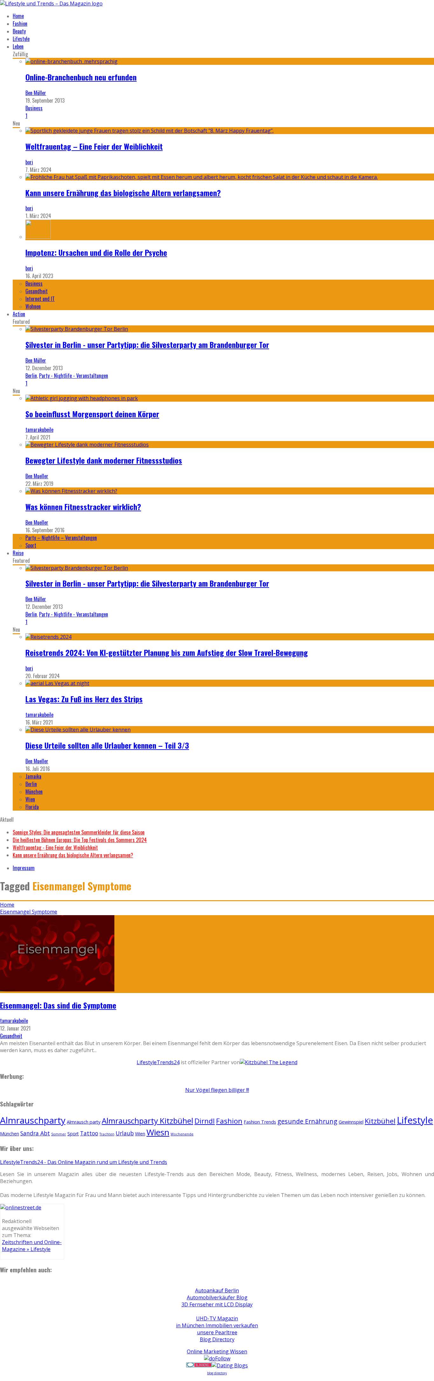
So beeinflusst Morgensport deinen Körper (92, 413)
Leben (18, 46)
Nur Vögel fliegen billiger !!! (217, 1089)
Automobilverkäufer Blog (217, 1297)
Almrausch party (83, 1122)
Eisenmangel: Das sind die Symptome (58, 1005)
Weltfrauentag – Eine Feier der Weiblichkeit (94, 146)
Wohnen (33, 306)
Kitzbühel (380, 1121)
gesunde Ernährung (307, 1121)
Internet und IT (40, 299)
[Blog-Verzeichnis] (199, 1365)
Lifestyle (21, 39)
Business (34, 108)
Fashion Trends (260, 1122)
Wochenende (182, 1134)
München (34, 791)
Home (18, 16)
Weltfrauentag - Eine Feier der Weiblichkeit (55, 847)
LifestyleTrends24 (158, 1062)
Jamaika (33, 776)
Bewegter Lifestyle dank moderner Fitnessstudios (103, 460)
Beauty (19, 31)
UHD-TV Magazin (217, 1318)
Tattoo (89, 1133)
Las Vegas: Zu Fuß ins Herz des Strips (84, 698)
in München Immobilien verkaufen (217, 1325)
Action (19, 314)
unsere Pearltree (217, 1332)
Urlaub (125, 1133)
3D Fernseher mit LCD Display (217, 1304)
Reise (18, 553)
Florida (32, 807)
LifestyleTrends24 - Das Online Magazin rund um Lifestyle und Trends (83, 1162)
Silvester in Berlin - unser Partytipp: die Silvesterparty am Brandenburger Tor (147, 344)
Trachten (106, 1134)
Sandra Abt (35, 1133)
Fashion (20, 23)
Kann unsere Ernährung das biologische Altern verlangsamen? (123, 192)
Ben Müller (35, 93)
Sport (30, 545)
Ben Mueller (36, 476)
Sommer (58, 1134)
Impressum (24, 868)
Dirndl (204, 1121)
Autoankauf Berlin (217, 1290)
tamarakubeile (39, 429)
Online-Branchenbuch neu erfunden (81, 77)
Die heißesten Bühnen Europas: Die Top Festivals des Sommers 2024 (80, 840)
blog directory (217, 1373)
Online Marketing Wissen (217, 1351)
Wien (30, 799)
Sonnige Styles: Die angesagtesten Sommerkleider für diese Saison (79, 832)
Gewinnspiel (351, 1122)
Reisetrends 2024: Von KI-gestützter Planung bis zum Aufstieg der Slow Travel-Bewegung (166, 652)
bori (29, 162)
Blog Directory (217, 1339)
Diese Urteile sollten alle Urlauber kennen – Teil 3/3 (107, 745)
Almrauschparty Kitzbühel (147, 1120)
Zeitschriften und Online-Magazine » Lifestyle (32, 1246)
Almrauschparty (32, 1120)
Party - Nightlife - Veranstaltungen (73, 375)
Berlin (31, 375)
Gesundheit (36, 291)
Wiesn (157, 1132)
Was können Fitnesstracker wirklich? (83, 506)
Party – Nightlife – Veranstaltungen (61, 537)
